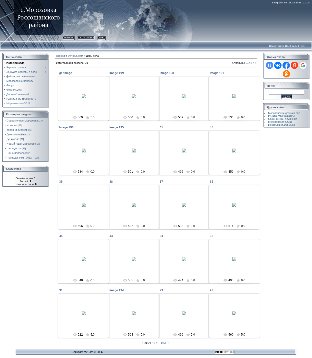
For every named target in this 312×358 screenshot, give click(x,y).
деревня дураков (17, 129)
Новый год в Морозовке (21, 143)
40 (211, 127)
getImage (65, 73)
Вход (101, 37)
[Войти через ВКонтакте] (278, 65)
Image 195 (116, 127)
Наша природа (16, 152)
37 (161, 181)
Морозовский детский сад (284, 113)
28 (211, 290)
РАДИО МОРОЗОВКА (281, 115)
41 (161, 127)
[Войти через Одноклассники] (286, 73)
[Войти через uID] (269, 65)
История (12, 125)
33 (161, 236)
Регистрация (86, 37)
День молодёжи (16, 134)
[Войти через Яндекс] (294, 65)
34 (111, 236)
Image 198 (167, 73)
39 (61, 181)
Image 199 (116, 73)
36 (211, 181)
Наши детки (14, 148)
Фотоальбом (75, 55)
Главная (68, 37)
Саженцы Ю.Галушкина (282, 118)
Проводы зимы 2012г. (20, 157)
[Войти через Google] (303, 65)
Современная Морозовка (22, 120)
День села (13, 139)
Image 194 (116, 290)
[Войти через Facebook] (286, 65)
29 (161, 290)
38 (111, 181)
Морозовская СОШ (280, 121)
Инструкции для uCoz (281, 124)
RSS (302, 46)
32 (211, 236)
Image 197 (217, 73)
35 (61, 236)
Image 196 (66, 127)
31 (61, 290)
